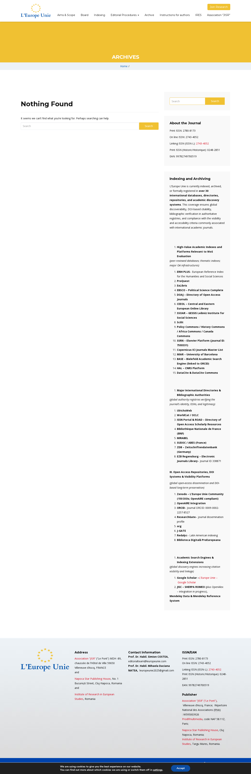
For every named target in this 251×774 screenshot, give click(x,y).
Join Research (219, 7)
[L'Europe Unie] (35, 11)
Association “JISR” (218, 15)
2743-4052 (202, 143)
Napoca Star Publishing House (93, 678)
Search (149, 126)
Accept (181, 768)
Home (124, 66)
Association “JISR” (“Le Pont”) (199, 700)
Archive (149, 15)
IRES (198, 15)
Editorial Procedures (124, 15)
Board (84, 15)
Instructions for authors (175, 15)
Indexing (99, 15)
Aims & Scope (66, 15)
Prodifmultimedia (192, 719)
